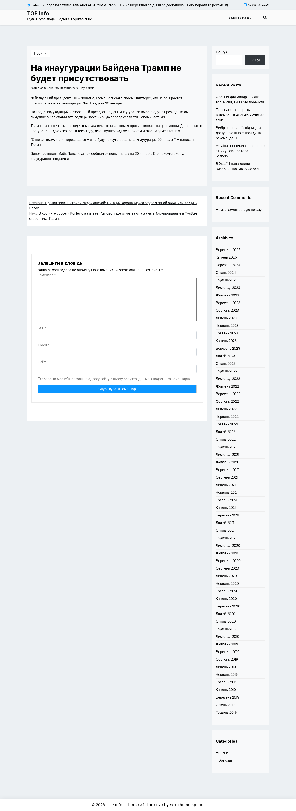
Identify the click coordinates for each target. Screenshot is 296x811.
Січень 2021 (225, 530)
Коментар (47, 275)
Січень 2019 (225, 704)
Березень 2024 (228, 264)
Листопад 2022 (228, 378)
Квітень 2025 (226, 257)
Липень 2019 (226, 666)
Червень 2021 (227, 492)
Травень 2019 (226, 682)
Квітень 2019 (226, 689)
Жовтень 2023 (227, 295)
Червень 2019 (227, 674)
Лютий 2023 (225, 355)
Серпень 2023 (227, 310)
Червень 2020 (227, 583)
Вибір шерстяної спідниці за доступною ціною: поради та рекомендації (238, 133)
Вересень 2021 (227, 469)
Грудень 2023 (226, 280)
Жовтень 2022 (227, 386)
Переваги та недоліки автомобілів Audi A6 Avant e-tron (240, 115)
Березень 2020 (228, 606)
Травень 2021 (226, 500)
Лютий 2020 (225, 613)
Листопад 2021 (227, 454)
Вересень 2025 (228, 249)
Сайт (42, 362)
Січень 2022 (226, 439)
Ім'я (42, 328)
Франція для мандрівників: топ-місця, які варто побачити (240, 99)
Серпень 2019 (227, 659)
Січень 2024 (226, 272)
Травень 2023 (227, 333)
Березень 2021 (227, 515)
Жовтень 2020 (227, 553)
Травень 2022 (227, 424)
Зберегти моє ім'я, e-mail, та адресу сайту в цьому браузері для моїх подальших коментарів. (115, 378)
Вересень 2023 (228, 302)
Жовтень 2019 (227, 644)
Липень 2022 (226, 409)
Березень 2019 (227, 697)
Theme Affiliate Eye (144, 804)
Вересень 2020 (228, 560)
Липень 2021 (226, 484)
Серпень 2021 (227, 477)
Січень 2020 (226, 621)
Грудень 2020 (227, 538)
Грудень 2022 (226, 371)
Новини (40, 53)
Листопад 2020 (228, 545)
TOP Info (38, 13)
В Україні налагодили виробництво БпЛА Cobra (237, 166)
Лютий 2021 (225, 522)
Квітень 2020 (226, 598)
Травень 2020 (227, 591)
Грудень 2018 (226, 712)
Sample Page (239, 18)
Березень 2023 (228, 348)
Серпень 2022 (227, 401)
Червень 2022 (227, 416)
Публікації (224, 760)
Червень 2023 (227, 325)
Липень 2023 (226, 318)
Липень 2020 (226, 575)
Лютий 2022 (225, 431)
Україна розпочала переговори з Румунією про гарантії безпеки (240, 151)
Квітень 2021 (226, 507)
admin (89, 88)
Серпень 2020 (227, 568)
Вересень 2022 (228, 393)
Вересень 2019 (227, 651)
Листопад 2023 (228, 287)
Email (43, 345)
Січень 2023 (226, 363)
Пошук (221, 52)
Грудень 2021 (226, 447)
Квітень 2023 (226, 340)
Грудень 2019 (226, 629)
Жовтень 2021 (227, 462)
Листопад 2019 (227, 636)
